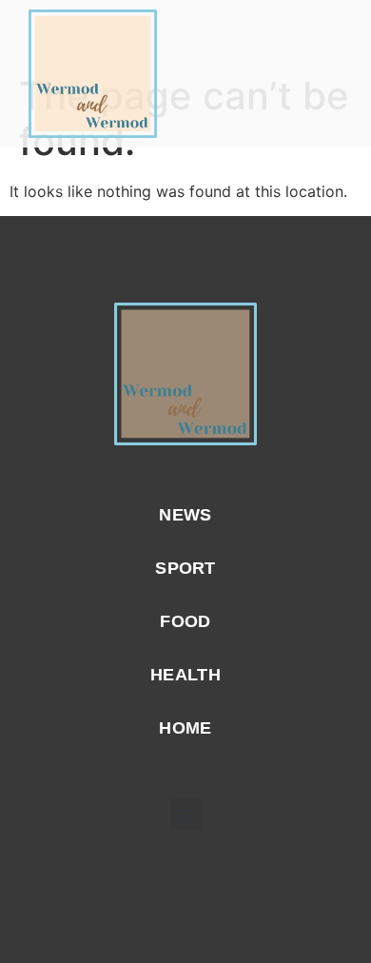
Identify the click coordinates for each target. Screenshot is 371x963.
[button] (333, 74)
